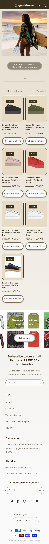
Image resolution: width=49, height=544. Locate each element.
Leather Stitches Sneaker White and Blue (11, 232)
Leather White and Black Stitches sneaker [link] (24, 65)
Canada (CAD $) (23, 520)
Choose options (13, 141)
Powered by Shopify (34, 540)
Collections (24, 338)
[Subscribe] (40, 383)
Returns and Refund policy (18, 421)
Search (8, 402)
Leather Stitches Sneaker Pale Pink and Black (11, 180)
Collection (10, 409)
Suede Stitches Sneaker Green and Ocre (34, 127)
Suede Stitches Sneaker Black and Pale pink (11, 127)
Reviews (9, 428)
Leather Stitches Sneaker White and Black (34, 232)
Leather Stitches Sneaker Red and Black (33, 180)
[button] (3, 5)
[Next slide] (31, 78)
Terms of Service (13, 415)
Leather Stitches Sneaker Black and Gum (11, 285)
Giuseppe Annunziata (20, 540)
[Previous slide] (18, 78)
